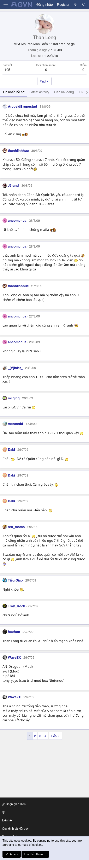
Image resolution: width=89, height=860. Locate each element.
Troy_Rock (16, 606)
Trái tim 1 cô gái (64, 43)
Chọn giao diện (15, 804)
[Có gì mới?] (75, 4)
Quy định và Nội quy (15, 828)
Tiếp (54, 736)
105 (7, 69)
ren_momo (16, 526)
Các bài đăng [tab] (64, 92)
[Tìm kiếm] (84, 4)
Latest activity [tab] (39, 92)
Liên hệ (7, 820)
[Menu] (5, 4)
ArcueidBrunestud (22, 106)
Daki (11, 449)
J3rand (13, 185)
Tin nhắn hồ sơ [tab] (13, 92)
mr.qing (14, 398)
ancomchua (17, 220)
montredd (15, 423)
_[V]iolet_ (15, 367)
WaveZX (14, 657)
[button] (43, 812)
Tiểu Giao (15, 580)
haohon (14, 631)
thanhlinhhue (18, 150)
